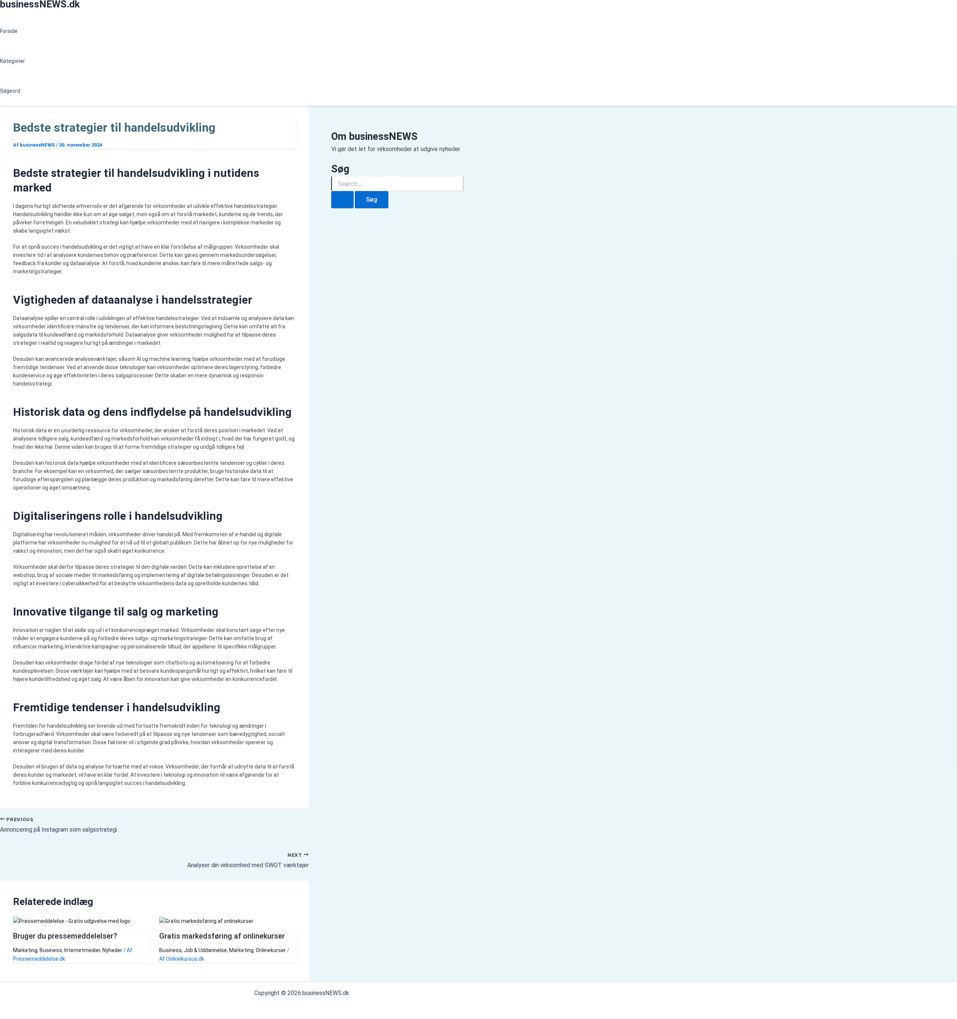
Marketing (25, 950)
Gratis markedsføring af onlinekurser (222, 935)
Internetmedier (82, 950)
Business (51, 950)
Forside (9, 31)
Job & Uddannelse (205, 950)
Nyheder (112, 950)
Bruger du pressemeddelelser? (65, 935)
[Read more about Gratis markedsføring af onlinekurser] (206, 921)
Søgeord (10, 91)
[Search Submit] (342, 199)
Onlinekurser (271, 950)
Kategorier (12, 61)
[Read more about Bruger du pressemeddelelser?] (71, 921)
